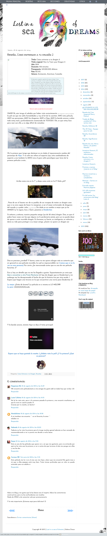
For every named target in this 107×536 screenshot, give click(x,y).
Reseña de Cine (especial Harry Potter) (88, 114)
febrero (86, 219)
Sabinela (14, 427)
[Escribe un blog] (46, 374)
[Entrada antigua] (70, 514)
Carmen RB (15, 457)
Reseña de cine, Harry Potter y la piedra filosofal (90, 145)
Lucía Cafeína (16, 397)
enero (85, 222)
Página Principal (13, 1)
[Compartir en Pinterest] (51, 374)
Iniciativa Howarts (88, 164)
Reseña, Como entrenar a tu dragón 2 (87, 159)
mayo (85, 209)
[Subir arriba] (103, 531)
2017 (83, 80)
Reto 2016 (42, 1)
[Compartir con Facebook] (49, 374)
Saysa (13, 441)
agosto (85, 105)
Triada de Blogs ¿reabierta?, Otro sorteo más (89, 121)
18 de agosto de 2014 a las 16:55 (33, 397)
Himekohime (15, 413)
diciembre (87, 92)
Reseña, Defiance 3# (89, 126)
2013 (83, 226)
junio (85, 206)
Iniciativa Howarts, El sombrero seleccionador (90, 152)
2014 (83, 89)
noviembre (87, 95)
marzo (85, 216)
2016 (83, 83)
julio (84, 203)
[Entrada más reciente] (11, 514)
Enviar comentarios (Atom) (27, 517)
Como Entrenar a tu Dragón (26, 374)
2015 (83, 86)
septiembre (87, 102)
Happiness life (16, 386)
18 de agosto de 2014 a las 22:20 (29, 427)
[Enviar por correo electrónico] (45, 374)
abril (85, 213)
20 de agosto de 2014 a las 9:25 (27, 441)
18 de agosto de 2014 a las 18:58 (32, 413)
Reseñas (29, 1)
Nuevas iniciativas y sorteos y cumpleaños (89, 176)
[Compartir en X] (48, 374)
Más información (65, 534)
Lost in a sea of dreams (55, 529)
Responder (15, 391)
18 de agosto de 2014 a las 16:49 (33, 386)
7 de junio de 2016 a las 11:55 (30, 457)
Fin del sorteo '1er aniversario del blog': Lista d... (90, 197)
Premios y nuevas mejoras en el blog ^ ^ (90, 169)
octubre (86, 98)
